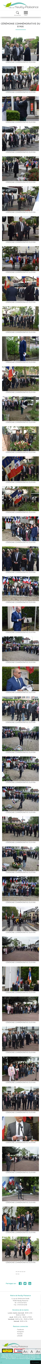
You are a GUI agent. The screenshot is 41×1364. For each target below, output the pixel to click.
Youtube (19, 1334)
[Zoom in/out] (22, 1271)
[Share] (18, 1271)
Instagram (20, 1332)
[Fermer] (16, 1271)
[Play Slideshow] (24, 1271)
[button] (25, 1351)
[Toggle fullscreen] (20, 1271)
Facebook (20, 1329)
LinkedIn (19, 1336)
